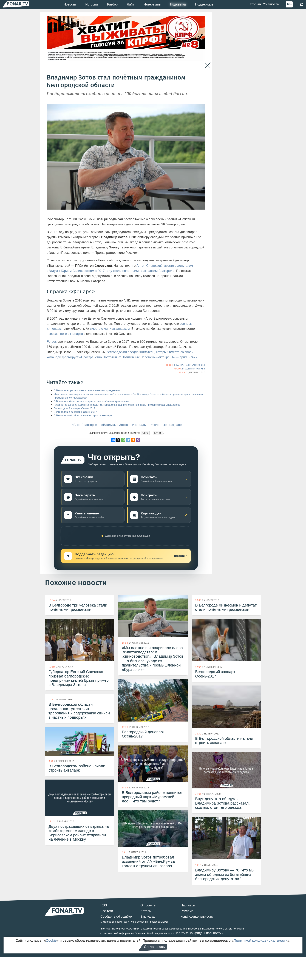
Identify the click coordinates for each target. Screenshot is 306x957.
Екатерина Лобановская (189, 365)
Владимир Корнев (193, 368)
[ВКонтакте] (113, 440)
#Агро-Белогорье (84, 425)
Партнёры (188, 905)
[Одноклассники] (133, 440)
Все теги (106, 911)
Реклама (187, 911)
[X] (118, 440)
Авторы (146, 911)
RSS (103, 905)
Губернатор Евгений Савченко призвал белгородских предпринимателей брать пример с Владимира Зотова (117, 405)
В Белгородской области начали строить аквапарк (83, 415)
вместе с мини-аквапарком (110, 329)
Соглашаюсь (154, 946)
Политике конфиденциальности (198, 933)
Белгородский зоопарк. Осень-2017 (74, 408)
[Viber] (138, 440)
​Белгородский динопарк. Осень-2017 (75, 412)
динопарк (54, 329)
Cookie (51, 940)
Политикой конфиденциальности (260, 940)
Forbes (52, 341)
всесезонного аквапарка (65, 334)
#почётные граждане (166, 425)
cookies (132, 928)
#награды (139, 425)
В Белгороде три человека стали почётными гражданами (87, 390)
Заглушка (147, 916)
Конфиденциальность (197, 916)
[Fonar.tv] (16, 4)
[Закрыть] (208, 65)
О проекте (147, 905)
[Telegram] (128, 440)
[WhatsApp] (123, 440)
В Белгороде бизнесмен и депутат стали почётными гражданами (91, 401)
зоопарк (186, 324)
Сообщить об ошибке (116, 916)
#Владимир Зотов (114, 425)
